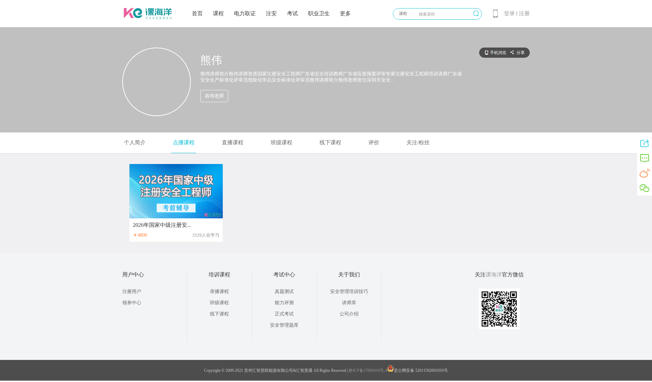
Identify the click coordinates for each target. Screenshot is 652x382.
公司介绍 (349, 313)
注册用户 (131, 291)
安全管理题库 (284, 325)
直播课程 (232, 142)
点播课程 (184, 142)
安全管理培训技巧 (349, 291)
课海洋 (494, 274)
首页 (197, 13)
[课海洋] (147, 21)
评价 (373, 142)
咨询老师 (214, 95)
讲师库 (349, 302)
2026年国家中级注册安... (162, 225)
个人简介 (135, 142)
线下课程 (330, 142)
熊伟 (211, 60)
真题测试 (284, 291)
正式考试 (284, 313)
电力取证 (245, 13)
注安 (271, 13)
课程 (218, 13)
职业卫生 (319, 13)
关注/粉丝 (418, 142)
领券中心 (131, 302)
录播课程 (219, 291)
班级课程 (281, 142)
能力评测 (284, 302)
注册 (524, 13)
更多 (345, 13)
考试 (292, 13)
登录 (509, 13)
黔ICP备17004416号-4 (368, 370)
